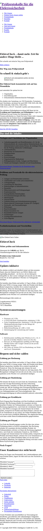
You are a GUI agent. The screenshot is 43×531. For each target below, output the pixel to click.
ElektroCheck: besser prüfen (13, 15)
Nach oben (3, 480)
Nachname (7, 464)
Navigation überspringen (8, 491)
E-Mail (6, 466)
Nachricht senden (6, 478)
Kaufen (6, 30)
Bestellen (7, 19)
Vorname (7, 462)
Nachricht (7, 468)
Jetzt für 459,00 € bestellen (9, 129)
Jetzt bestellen (4, 261)
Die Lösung (8, 13)
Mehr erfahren (4, 65)
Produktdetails (9, 17)
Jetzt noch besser (9, 26)
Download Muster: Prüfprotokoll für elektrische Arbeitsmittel (20, 222)
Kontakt (6, 21)
